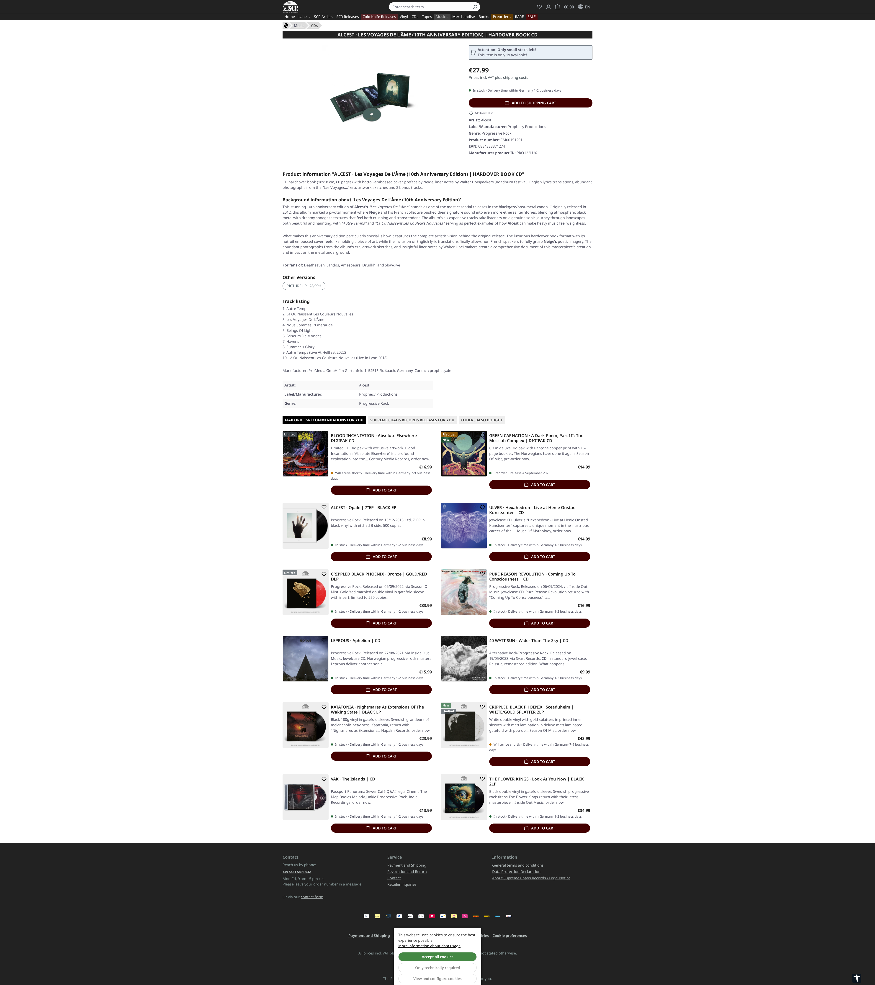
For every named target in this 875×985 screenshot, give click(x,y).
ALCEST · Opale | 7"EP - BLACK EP (363, 507)
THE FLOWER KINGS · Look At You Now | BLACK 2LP (536, 781)
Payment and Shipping (406, 865)
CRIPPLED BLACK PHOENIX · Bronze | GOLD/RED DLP (379, 576)
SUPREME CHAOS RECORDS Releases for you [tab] (412, 419)
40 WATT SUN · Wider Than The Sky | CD (528, 640)
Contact (394, 877)
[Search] (475, 6)
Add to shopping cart (533, 102)
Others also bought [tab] (482, 419)
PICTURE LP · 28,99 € (304, 285)
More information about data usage (429, 945)
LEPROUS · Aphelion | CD (355, 640)
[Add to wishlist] (323, 435)
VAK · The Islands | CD (353, 779)
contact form (312, 896)
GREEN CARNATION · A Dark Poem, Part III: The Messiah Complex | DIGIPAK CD (536, 438)
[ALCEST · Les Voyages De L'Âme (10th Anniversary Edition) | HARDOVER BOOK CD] (371, 94)
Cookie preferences (509, 935)
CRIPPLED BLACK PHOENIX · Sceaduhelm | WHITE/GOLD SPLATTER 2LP (531, 709)
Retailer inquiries (402, 884)
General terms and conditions (518, 865)
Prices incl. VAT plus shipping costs (498, 77)
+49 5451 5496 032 (297, 872)
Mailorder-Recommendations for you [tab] (324, 419)
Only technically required (437, 967)
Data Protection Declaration (516, 871)
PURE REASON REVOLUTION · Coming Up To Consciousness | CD (532, 576)
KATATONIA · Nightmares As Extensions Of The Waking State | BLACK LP (377, 709)
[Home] (286, 25)
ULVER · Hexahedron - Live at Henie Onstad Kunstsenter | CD (532, 510)
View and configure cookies (437, 978)
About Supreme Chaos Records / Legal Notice (531, 877)
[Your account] (548, 7)
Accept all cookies (437, 956)
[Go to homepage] (291, 7)
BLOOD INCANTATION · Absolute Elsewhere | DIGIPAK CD (375, 438)
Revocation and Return (407, 871)
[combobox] (429, 6)
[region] (371, 94)
